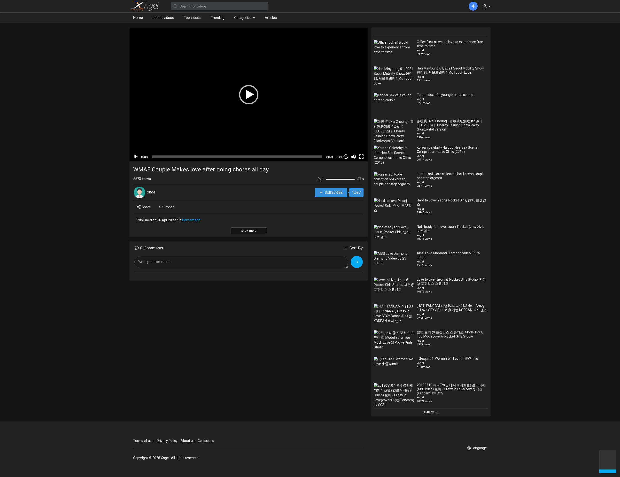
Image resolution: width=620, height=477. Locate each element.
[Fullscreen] (361, 156)
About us (187, 441)
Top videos (192, 17)
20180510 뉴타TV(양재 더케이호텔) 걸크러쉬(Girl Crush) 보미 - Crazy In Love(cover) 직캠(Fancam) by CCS (451, 389)
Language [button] (479, 448)
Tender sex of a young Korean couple (445, 95)
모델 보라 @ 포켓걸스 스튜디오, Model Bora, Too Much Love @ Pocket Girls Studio (450, 334)
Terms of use (143, 441)
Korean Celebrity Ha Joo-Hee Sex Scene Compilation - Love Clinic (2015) (447, 150)
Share (146, 207)
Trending (218, 17)
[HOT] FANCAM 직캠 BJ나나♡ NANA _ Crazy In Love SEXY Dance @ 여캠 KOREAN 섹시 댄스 (452, 308)
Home (138, 17)
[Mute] (353, 156)
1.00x (338, 156)
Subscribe (333, 192)
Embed (169, 207)
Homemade (191, 220)
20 (346, 157)
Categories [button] (243, 17)
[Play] (135, 156)
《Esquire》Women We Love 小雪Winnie (447, 359)
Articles (271, 17)
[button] (607, 461)
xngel (151, 192)
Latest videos (163, 17)
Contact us (206, 441)
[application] (249, 95)
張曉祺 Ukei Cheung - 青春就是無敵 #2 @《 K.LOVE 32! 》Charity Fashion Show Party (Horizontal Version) (449, 125)
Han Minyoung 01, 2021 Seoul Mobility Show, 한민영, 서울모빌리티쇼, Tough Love (450, 70)
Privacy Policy (167, 441)
